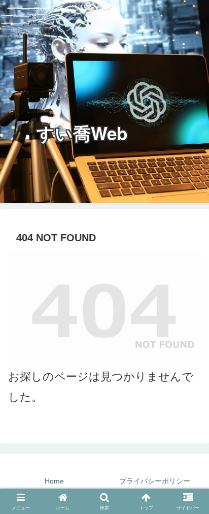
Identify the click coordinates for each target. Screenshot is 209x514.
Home (54, 481)
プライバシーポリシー (154, 481)
